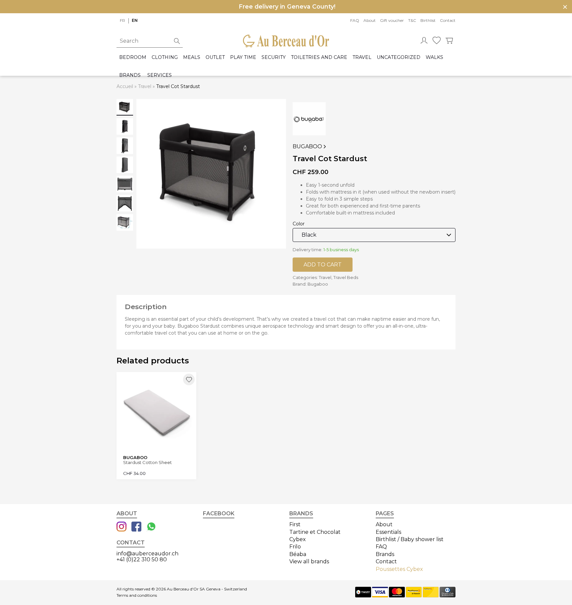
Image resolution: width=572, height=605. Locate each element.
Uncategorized (398, 57)
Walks (434, 57)
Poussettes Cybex (399, 569)
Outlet (215, 57)
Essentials (388, 532)
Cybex (297, 539)
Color (299, 223)
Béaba (297, 554)
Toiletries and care (319, 57)
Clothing (165, 57)
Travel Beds (345, 277)
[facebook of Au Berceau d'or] (136, 527)
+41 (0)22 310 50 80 (142, 559)
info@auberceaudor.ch (147, 553)
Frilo (295, 546)
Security (274, 57)
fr (122, 20)
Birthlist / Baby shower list (410, 539)
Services (159, 75)
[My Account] (424, 41)
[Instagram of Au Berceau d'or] (121, 527)
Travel (362, 57)
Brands (130, 75)
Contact (447, 20)
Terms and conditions (137, 595)
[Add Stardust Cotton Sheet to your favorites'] (189, 379)
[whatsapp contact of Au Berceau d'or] (151, 527)
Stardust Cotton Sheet (147, 462)
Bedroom (132, 57)
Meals (191, 57)
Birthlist (428, 20)
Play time (243, 57)
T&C (412, 20)
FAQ (354, 20)
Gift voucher (392, 20)
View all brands (309, 561)
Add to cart (323, 264)
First (295, 524)
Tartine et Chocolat (315, 532)
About (369, 20)
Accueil (125, 86)
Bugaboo (307, 147)
